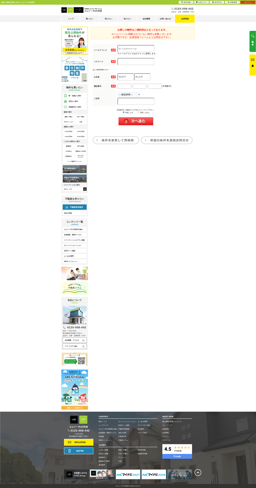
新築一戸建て (123, 450)
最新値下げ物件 (104, 461)
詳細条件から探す (75, 107)
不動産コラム (123, 440)
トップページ (103, 425)
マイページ (166, 440)
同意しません (145, 112)
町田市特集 (142, 450)
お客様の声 (122, 436)
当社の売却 (68, 213)
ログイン (165, 436)
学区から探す (73, 101)
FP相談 (101, 436)
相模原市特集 (142, 454)
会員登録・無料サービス (73, 235)
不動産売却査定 (76, 207)
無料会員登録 (80, 442)
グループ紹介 (142, 433)
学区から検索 (103, 454)
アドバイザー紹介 (71, 346)
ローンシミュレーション (73, 245)
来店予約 (80, 451)
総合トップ (103, 421)
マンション (122, 457)
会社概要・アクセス (72, 340)
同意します (129, 112)
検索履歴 (233, 2)
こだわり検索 (103, 450)
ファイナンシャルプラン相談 (74, 240)
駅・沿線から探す (75, 96)
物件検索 (187, 2)
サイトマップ (167, 425)
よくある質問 (69, 256)
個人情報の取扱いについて (171, 421)
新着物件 (102, 457)
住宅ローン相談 (69, 251)
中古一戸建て (123, 454)
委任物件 (102, 465)
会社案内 (141, 429)
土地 (119, 461)
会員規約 (165, 429)
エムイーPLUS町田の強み (73, 229)
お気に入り (202, 2)
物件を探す (253, 42)
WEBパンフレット (70, 261)
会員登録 (185, 19)
